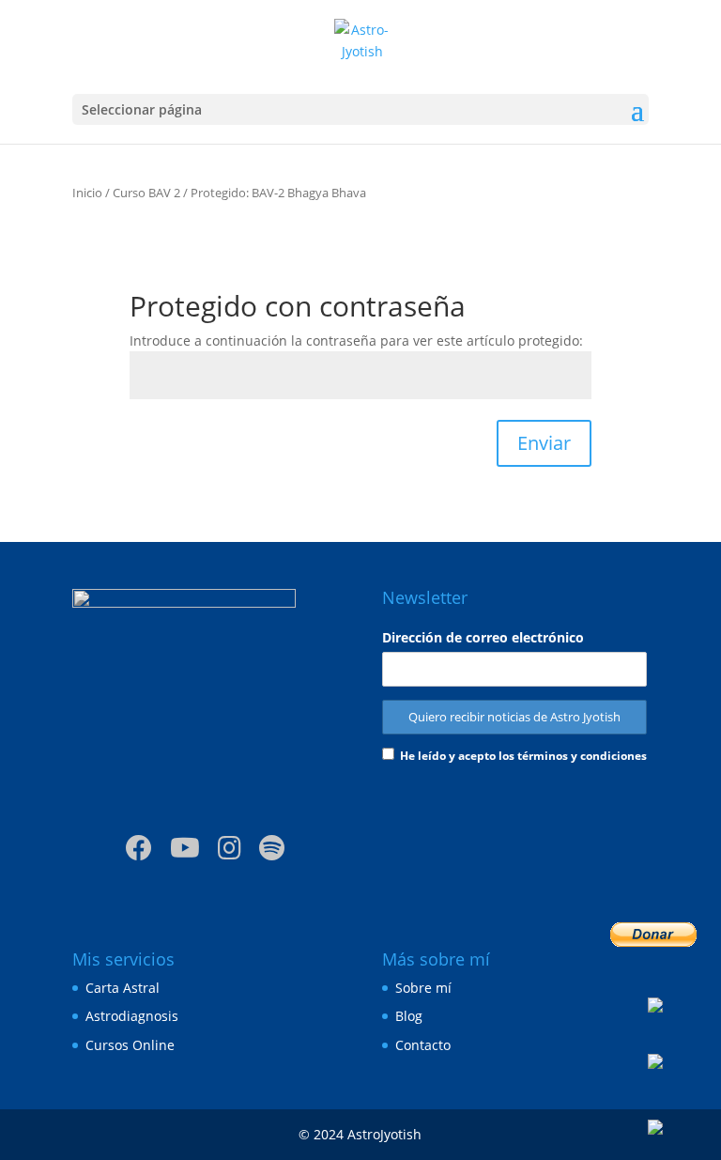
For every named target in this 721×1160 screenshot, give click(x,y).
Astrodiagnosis (131, 1016)
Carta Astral (122, 988)
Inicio (87, 192)
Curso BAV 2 (146, 192)
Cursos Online (130, 1045)
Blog (408, 1016)
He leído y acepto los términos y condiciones (523, 756)
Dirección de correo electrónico (483, 637)
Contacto (423, 1045)
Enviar (544, 443)
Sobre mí (423, 988)
